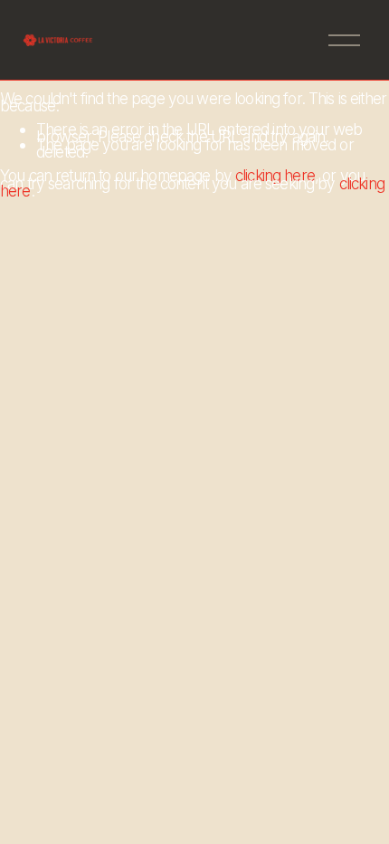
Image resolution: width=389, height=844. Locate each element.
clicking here (275, 175)
